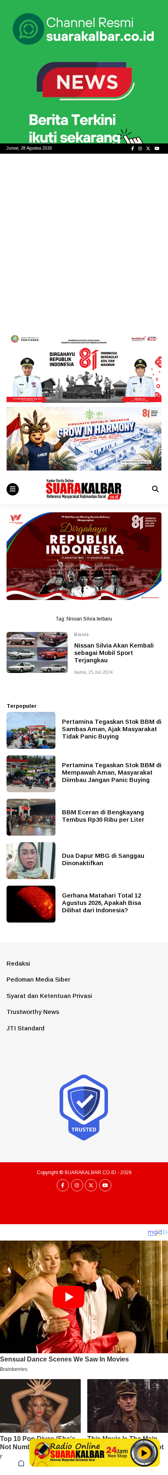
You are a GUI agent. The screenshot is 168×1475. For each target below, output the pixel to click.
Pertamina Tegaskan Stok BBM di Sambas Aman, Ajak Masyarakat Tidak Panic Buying (111, 729)
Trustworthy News (33, 1011)
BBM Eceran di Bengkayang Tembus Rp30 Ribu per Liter (103, 816)
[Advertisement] (84, 242)
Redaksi (18, 963)
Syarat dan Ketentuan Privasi (49, 995)
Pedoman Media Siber (38, 979)
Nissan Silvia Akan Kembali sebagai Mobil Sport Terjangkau (114, 653)
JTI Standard (25, 1028)
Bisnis (81, 634)
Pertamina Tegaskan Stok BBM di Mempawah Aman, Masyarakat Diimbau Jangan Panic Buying (111, 772)
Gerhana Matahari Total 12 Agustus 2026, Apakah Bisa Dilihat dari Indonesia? (101, 903)
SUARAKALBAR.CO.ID (90, 1172)
